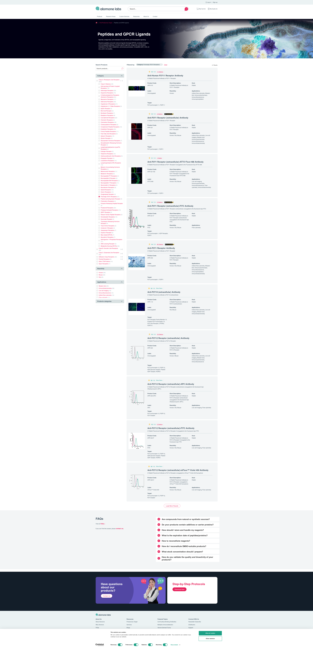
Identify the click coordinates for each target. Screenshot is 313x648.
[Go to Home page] (108, 9)
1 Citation (159, 158)
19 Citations (160, 334)
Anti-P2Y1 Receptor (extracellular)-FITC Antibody (170, 205)
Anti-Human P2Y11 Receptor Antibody (165, 75)
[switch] (136, 644)
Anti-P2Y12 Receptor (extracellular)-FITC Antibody (170, 428)
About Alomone (100, 622)
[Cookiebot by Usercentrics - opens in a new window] (99, 645)
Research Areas (110, 16)
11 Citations (160, 72)
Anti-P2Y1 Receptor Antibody (161, 248)
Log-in (209, 2)
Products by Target (132, 622)
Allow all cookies (210, 633)
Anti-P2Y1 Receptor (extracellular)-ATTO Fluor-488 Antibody (175, 161)
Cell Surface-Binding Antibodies (167, 622)
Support (190, 628)
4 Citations (160, 114)
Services (129, 625)
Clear (165, 65)
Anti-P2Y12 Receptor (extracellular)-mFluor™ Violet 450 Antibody (177, 470)
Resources (136, 16)
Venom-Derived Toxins (164, 628)
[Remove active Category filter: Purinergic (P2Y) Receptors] (161, 64)
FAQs (97, 628)
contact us (119, 528)
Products (99, 16)
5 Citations (160, 424)
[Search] (186, 9)
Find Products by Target (106, 22)
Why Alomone (100, 625)
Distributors (191, 625)
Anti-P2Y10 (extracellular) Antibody (163, 292)
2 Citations (160, 202)
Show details (174, 644)
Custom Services (124, 16)
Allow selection (210, 638)
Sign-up (215, 2)
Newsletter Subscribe (194, 622)
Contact (155, 16)
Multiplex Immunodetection (165, 625)
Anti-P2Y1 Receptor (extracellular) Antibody (167, 117)
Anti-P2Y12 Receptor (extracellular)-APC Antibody (170, 384)
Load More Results (172, 506)
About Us (146, 16)
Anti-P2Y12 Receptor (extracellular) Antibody (168, 338)
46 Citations (160, 244)
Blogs (128, 628)
